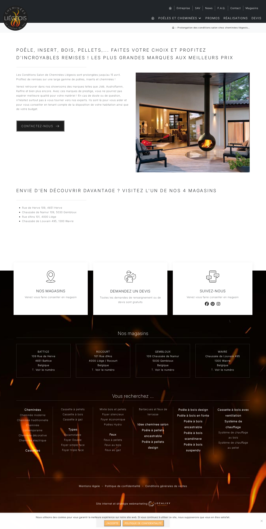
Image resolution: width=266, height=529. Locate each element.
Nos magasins (50, 291)
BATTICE (43, 351)
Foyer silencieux (113, 414)
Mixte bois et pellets (113, 409)
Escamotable (72, 434)
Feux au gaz (113, 449)
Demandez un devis (130, 291)
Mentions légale (89, 486)
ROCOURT (103, 351)
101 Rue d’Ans (103, 356)
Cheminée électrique (32, 440)
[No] (261, 521)
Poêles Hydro (113, 424)
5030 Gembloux (163, 360)
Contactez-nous (37, 126)
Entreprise (183, 8)
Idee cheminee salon (153, 424)
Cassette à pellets (73, 409)
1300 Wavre (223, 360)
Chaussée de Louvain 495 (222, 356)
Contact (235, 8)
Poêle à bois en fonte (193, 415)
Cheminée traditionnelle (32, 420)
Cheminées (32, 409)
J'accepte (112, 523)
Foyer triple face (73, 449)
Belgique (43, 365)
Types (72, 429)
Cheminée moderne (33, 415)
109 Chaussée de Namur (163, 356)
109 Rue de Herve (43, 356)
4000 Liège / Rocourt (103, 360)
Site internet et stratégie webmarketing (122, 503)
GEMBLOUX (163, 351)
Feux (113, 434)
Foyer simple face (73, 444)
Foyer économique (113, 419)
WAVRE (222, 351)
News (209, 8)
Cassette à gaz (73, 419)
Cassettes (32, 450)
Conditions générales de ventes (166, 486)
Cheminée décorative (33, 435)
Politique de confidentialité (122, 486)
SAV (197, 8)
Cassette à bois (73, 414)
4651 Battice (43, 360)
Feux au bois (113, 444)
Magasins (252, 8)
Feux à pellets (113, 439)
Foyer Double (73, 439)
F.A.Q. (221, 8)
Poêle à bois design (193, 409)
